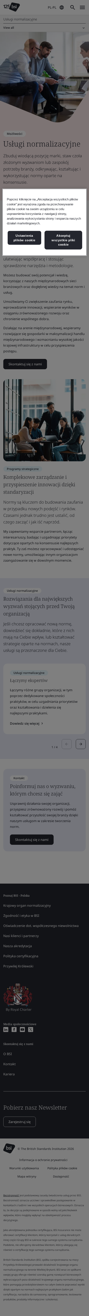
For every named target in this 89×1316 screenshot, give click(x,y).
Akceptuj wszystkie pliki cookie (63, 240)
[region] (44, 222)
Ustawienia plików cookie (24, 238)
